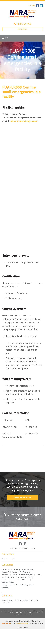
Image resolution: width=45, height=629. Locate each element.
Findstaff (21, 611)
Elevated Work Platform (9, 572)
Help (26, 611)
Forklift (14, 575)
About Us (34, 600)
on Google (21, 623)
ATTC (16, 611)
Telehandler (22, 577)
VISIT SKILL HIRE (22, 497)
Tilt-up (30, 577)
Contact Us (22, 29)
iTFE (17, 612)
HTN (31, 611)
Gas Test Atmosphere (26, 575)
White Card (25, 580)
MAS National (23, 612)
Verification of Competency (10, 580)
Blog (10, 600)
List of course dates (22, 600)
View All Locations (8, 559)
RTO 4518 (32, 5)
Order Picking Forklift (8, 577)
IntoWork (11, 612)
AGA (2, 611)
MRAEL (31, 612)
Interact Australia (38, 611)
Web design (27, 548)
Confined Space (7, 569)
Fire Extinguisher (25, 572)
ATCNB (7, 611)
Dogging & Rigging (27, 569)
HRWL (38, 575)
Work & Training (29, 614)
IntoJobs (5, 612)
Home (4, 600)
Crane (16, 569)
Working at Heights (8, 582)
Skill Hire (20, 614)
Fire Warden (5, 575)
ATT (12, 611)
